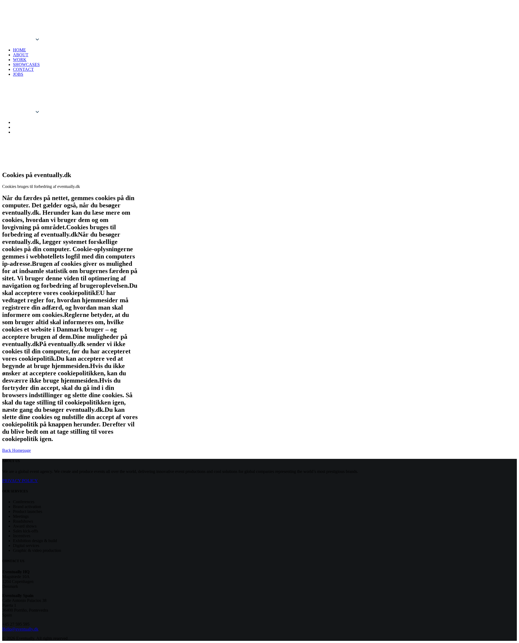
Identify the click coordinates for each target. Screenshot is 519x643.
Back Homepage (16, 450)
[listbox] (48, 26)
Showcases (26, 64)
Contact (23, 69)
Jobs (18, 74)
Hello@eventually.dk (20, 629)
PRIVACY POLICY (20, 480)
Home (19, 50)
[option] (48, 34)
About (20, 54)
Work (19, 59)
